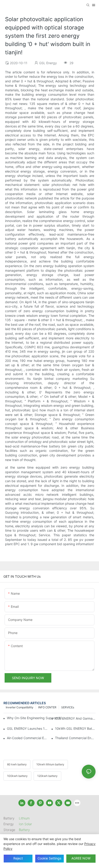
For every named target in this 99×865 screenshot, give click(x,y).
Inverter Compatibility (19, 707)
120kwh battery (47, 776)
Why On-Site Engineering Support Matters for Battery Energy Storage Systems (36, 718)
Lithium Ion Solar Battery (25, 824)
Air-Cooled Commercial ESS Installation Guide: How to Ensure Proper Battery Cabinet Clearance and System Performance (27, 738)
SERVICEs (67, 707)
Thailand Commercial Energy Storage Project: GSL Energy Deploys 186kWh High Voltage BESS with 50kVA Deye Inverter (75, 738)
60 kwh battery (17, 764)
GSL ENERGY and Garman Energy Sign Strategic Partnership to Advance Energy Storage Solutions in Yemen (75, 718)
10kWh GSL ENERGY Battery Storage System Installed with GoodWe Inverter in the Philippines (75, 728)
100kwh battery (17, 776)
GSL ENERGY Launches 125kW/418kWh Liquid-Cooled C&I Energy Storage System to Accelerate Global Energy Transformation (27, 728)
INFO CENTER (47, 707)
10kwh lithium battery (50, 764)
